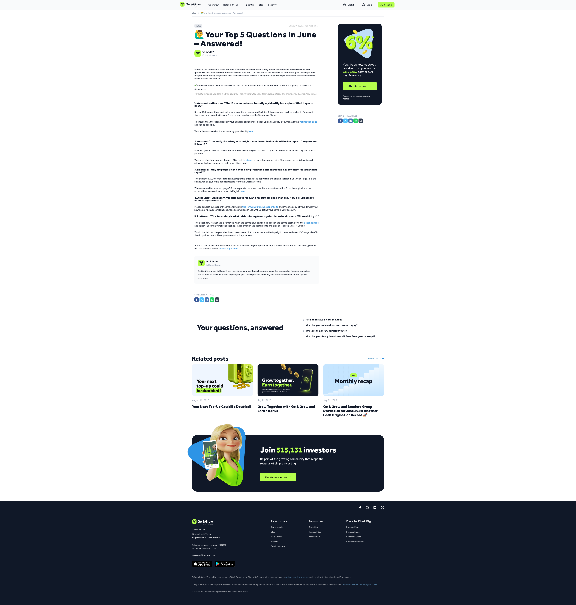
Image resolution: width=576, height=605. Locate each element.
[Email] (217, 299)
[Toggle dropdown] (344, 4)
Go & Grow (213, 5)
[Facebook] (196, 299)
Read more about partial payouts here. (360, 584)
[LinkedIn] (207, 299)
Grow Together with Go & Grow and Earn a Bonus (286, 408)
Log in (369, 5)
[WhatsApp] (212, 299)
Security (272, 5)
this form (247, 160)
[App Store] (202, 564)
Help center (248, 5)
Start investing (357, 86)
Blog (261, 5)
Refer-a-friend (230, 5)
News (198, 26)
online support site (228, 248)
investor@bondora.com (203, 555)
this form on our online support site (260, 206)
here (251, 131)
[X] (202, 299)
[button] (341, 319)
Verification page (308, 121)
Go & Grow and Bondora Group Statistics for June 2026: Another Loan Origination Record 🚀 (350, 410)
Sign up (388, 5)
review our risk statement (297, 577)
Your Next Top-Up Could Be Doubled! (221, 406)
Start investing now (276, 477)
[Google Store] (225, 564)
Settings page (311, 222)
